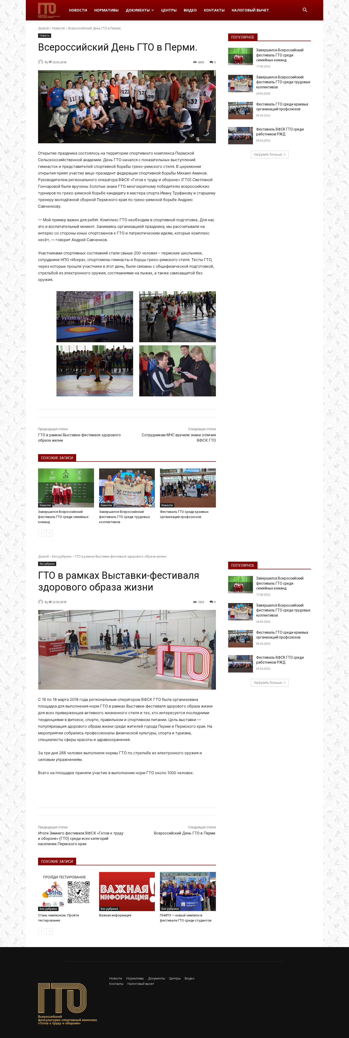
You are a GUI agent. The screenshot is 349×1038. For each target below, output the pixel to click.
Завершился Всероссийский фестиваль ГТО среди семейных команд (63, 517)
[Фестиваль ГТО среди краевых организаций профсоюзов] (188, 488)
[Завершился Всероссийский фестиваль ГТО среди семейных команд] (66, 488)
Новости (78, 10)
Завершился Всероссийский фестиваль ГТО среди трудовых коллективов (124, 517)
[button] (305, 10)
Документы (138, 10)
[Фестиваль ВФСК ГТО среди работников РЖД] (240, 135)
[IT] (41, 62)
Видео (190, 10)
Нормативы (106, 10)
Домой (43, 28)
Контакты (214, 10)
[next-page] (49, 533)
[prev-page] (41, 533)
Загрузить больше (268, 154)
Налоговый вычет (250, 10)
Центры (169, 10)
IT (50, 62)
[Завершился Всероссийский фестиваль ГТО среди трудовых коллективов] (127, 488)
